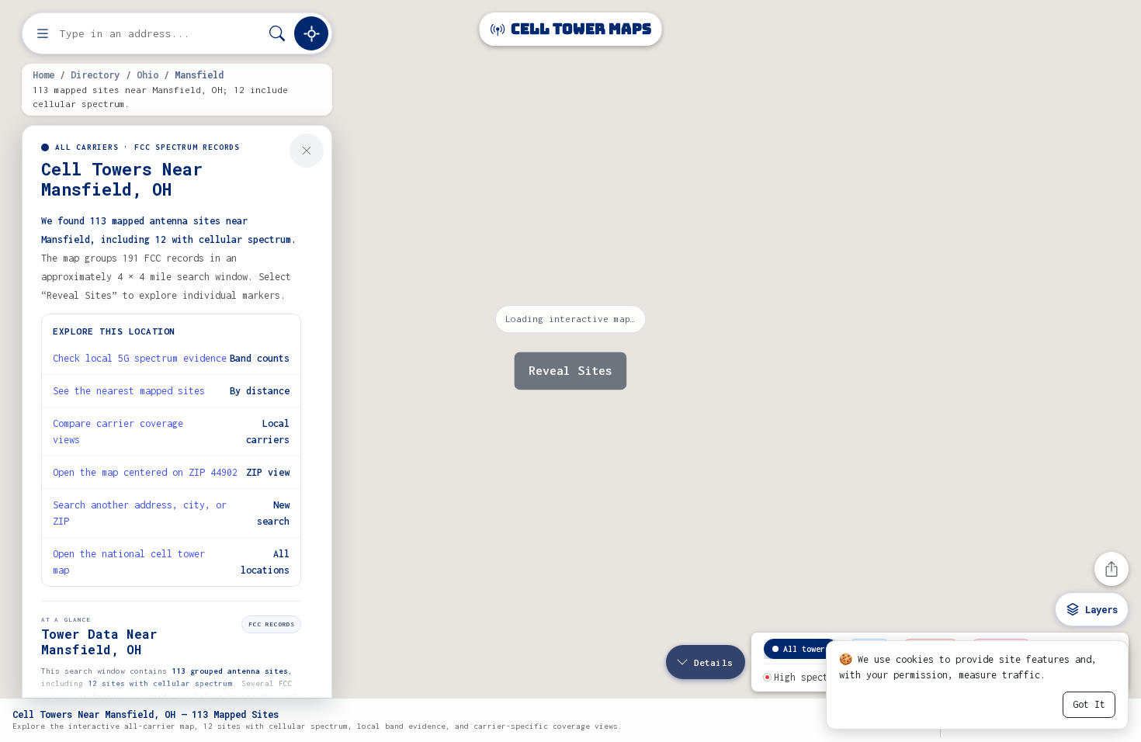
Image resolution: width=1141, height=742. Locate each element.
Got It (1089, 704)
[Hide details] (307, 150)
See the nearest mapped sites (129, 391)
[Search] (277, 33)
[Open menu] (43, 33)
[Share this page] (1111, 569)
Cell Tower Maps (579, 29)
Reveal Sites (570, 371)
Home (43, 74)
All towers (806, 649)
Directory (95, 74)
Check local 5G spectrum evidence (140, 358)
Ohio (147, 74)
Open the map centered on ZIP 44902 (145, 472)
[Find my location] (311, 33)
